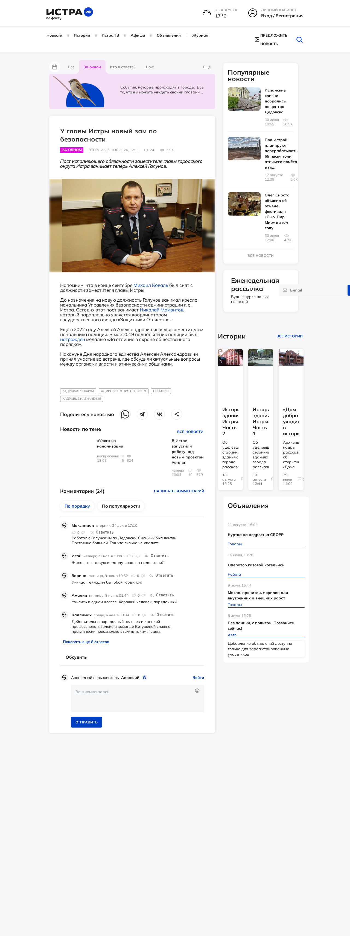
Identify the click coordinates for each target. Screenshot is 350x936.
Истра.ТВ (110, 35)
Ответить (105, 532)
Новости (54, 35)
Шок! (149, 66)
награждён (72, 339)
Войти (198, 677)
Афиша (138, 35)
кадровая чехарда (78, 391)
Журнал (200, 35)
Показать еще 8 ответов (86, 641)
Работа (234, 574)
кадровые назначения (81, 399)
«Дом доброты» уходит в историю (291, 422)
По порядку (77, 506)
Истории (82, 35)
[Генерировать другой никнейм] (145, 678)
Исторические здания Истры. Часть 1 (261, 422)
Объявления (169, 35)
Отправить (86, 722)
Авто (232, 634)
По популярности (121, 506)
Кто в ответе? (123, 66)
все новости (260, 255)
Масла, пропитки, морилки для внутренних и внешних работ (258, 595)
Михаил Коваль (150, 285)
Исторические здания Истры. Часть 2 (230, 422)
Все (71, 66)
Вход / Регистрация (282, 15)
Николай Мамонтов (161, 310)
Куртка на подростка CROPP (256, 534)
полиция (161, 391)
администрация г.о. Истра (124, 391)
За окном (92, 66)
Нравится (74, 532)
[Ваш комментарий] (137, 698)
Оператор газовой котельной (256, 565)
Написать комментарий (179, 491)
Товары (235, 543)
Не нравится (83, 532)
